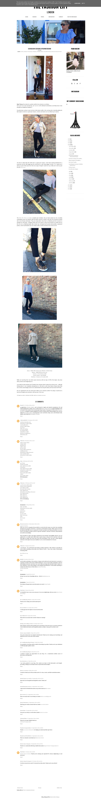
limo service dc (23, 694)
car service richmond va (29, 729)
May (70, 175)
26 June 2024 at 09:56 (32, 607)
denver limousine (24, 702)
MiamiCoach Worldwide (25, 735)
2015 (69, 185)
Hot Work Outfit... (73, 162)
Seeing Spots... (72, 167)
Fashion (34, 16)
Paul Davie (22, 590)
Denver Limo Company (25, 743)
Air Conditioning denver (25, 599)
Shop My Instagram (72, 16)
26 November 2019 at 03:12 (34, 524)
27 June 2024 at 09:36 (31, 615)
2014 (69, 187)
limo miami (48, 688)
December (71, 146)
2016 (69, 144)
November (71, 148)
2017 (69, 142)
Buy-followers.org (24, 553)
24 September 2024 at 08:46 (33, 718)
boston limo (22, 710)
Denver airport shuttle (25, 633)
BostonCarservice (24, 524)
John (21, 461)
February (71, 180)
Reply (21, 416)
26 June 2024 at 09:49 (35, 599)
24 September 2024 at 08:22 (37, 686)
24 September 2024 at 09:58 (37, 743)
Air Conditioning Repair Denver (27, 642)
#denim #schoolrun (28, 51)
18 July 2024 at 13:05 (33, 670)
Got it (83, 3)
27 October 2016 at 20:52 (29, 405)
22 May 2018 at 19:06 (30, 504)
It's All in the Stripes (73, 169)
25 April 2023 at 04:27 (30, 574)
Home (26, 16)
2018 (69, 141)
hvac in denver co (24, 607)
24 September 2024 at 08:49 (37, 727)
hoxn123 (22, 405)
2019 (69, 139)
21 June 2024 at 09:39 (29, 590)
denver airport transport (25, 761)
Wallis (55, 164)
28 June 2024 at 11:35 (38, 623)
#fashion (34, 51)
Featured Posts (58, 51)
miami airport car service (26, 678)
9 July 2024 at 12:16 (32, 661)
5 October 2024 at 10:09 (30, 751)
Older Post (59, 787)
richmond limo (23, 718)
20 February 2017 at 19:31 (28, 461)
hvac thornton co (24, 661)
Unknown (22, 440)
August (71, 154)
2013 (69, 188)
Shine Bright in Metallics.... (75, 160)
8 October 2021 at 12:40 (29, 559)
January (71, 182)
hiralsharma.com (46, 576)
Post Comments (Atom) (28, 790)
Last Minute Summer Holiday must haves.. (76, 165)
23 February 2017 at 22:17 (30, 483)
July (70, 171)
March (70, 179)
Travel (42, 16)
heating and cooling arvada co (27, 623)
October (71, 150)
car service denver (45, 704)
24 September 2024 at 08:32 (33, 694)
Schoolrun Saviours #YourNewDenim (73, 156)
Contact (61, 16)
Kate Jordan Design (54, 797)
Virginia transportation (25, 727)
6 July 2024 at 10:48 (39, 642)
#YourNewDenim (47, 51)
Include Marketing (42, 566)
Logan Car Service (24, 525)
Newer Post (20, 787)
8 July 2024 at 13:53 (35, 651)
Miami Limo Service (40, 737)
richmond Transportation (25, 721)
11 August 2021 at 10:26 (29, 545)
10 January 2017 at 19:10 (33, 420)
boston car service (44, 712)
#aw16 (22, 51)
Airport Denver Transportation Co (51, 745)
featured (53, 51)
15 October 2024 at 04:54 (37, 761)
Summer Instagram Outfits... (75, 158)
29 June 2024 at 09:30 (34, 633)
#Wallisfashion (40, 51)
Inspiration (51, 16)
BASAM (21, 559)
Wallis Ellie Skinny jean (24, 217)
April (70, 177)
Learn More (77, 3)
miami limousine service (25, 686)
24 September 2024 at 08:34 (34, 702)
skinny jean (23, 167)
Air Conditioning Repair (25, 651)
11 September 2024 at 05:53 (37, 678)
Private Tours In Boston (25, 753)
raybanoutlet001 (24, 420)
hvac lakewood (23, 615)
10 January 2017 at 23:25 (30, 440)
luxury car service (24, 670)
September (71, 152)
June (70, 173)
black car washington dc (46, 696)
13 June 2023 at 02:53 (30, 582)
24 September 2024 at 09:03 (37, 735)
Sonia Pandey (47, 584)
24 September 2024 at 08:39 (32, 710)
